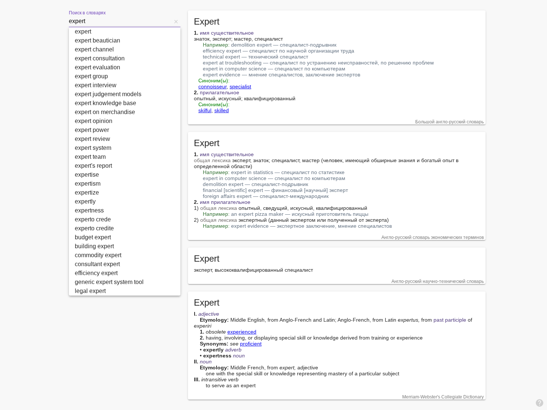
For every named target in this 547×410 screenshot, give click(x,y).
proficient (251, 344)
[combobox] (120, 21)
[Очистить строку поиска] (176, 21)
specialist (240, 86)
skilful (204, 110)
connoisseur (212, 86)
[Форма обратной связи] (539, 402)
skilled (221, 110)
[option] (124, 31)
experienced (241, 332)
